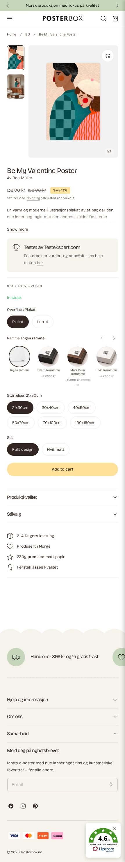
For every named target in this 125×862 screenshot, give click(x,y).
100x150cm (85, 422)
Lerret (42, 321)
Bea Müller (22, 177)
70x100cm (52, 422)
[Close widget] (114, 828)
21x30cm (20, 407)
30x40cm (50, 407)
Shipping (33, 198)
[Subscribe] (111, 785)
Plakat (18, 321)
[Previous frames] (101, 338)
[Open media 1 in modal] (107, 55)
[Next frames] (113, 338)
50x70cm (20, 422)
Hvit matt (55, 449)
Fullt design (22, 449)
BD (27, 34)
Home (11, 34)
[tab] (15, 57)
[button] (9, 18)
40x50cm (81, 407)
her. (40, 262)
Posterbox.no (31, 852)
